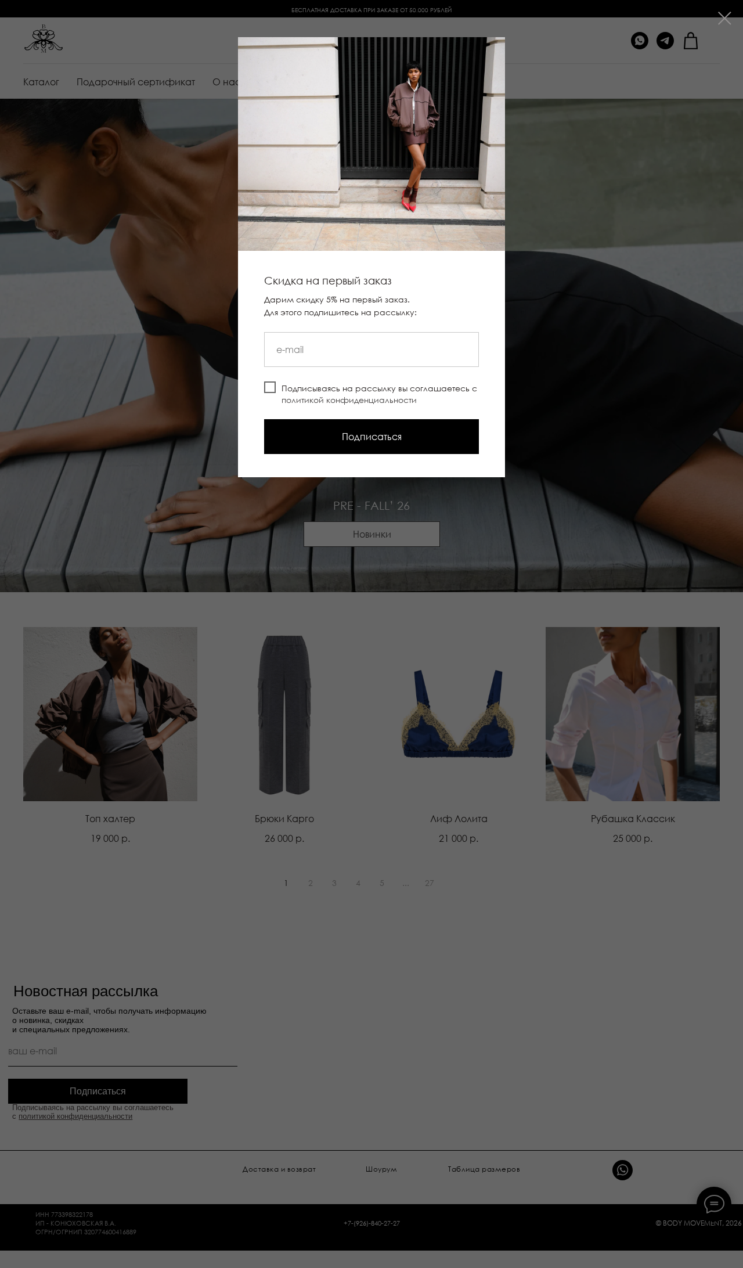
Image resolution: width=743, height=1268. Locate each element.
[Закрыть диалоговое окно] (724, 18)
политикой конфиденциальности (349, 399)
